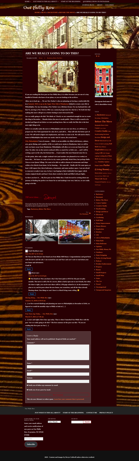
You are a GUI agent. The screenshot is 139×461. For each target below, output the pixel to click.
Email (29, 370)
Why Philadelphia (31, 141)
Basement (99, 197)
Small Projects (101, 272)
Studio (107, 176)
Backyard (108, 115)
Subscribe (31, 444)
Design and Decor (102, 211)
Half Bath (99, 220)
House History (102, 146)
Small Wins (100, 275)
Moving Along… (66, 242)
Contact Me (91, 413)
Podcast (110, 169)
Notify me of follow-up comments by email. (43, 385)
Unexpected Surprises (100, 182)
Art (96, 115)
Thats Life (98, 179)
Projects (99, 267)
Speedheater (105, 173)
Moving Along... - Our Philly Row (36, 298)
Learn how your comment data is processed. (69, 399)
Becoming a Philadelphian (101, 118)
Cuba (109, 131)
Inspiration (99, 150)
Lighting (97, 156)
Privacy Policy (106, 413)
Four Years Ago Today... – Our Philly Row (39, 314)
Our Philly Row (39, 8)
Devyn (40, 58)
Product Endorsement (103, 264)
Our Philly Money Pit (103, 249)
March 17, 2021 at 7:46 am (34, 317)
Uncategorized (101, 287)
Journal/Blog (88, 5)
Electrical (103, 140)
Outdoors (99, 252)
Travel (105, 179)
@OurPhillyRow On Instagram (96, 1)
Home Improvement (103, 223)
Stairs (104, 176)
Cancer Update (103, 128)
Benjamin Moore (100, 125)
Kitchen (106, 149)
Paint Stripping (101, 255)
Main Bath (99, 241)
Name (29, 363)
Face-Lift (108, 140)
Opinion (107, 162)
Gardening (106, 144)
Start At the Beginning (71, 1)
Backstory (49, 58)
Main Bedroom (102, 159)
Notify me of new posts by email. (39, 390)
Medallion (101, 162)
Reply (29, 269)
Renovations (98, 173)
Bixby (106, 125)
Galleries (109, 5)
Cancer (97, 128)
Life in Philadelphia (103, 238)
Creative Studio (101, 131)
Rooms (98, 270)
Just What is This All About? (45, 1)
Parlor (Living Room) (103, 258)
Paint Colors (99, 165)
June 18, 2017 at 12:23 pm (37, 276)
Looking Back (104, 156)
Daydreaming (99, 134)
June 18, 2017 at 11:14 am (34, 254)
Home (27, 1)
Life (101, 153)
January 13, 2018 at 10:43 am (35, 300)
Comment (31, 343)
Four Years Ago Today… (37, 239)
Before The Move (57, 58)
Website (29, 378)
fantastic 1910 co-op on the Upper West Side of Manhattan (48, 104)
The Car (99, 281)
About (99, 5)
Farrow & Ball (99, 144)
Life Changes (106, 153)
